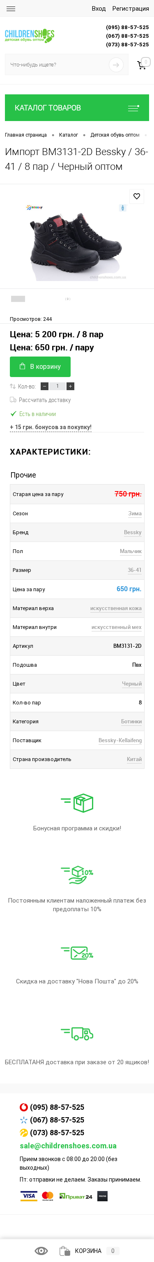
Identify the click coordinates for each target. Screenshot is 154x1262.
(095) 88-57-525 (57, 1107)
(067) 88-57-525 (57, 1120)
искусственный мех (117, 627)
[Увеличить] (77, 242)
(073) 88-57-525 (57, 1132)
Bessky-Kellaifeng (120, 740)
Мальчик (131, 551)
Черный (132, 683)
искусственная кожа (116, 608)
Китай (134, 759)
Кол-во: (27, 386)
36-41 (135, 570)
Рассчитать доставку (45, 400)
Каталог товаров (48, 107)
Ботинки (131, 721)
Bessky (133, 532)
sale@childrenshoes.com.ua (68, 1145)
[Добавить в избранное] (136, 196)
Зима (135, 513)
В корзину (45, 366)
